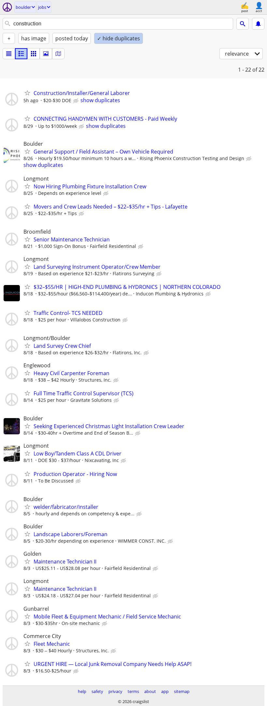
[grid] (33, 53)
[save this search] (258, 24)
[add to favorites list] (27, 93)
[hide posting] (76, 100)
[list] (9, 53)
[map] (58, 53)
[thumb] (21, 53)
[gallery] (46, 53)
